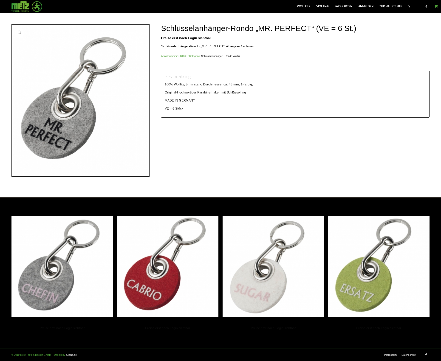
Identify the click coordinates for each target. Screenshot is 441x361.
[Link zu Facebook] (426, 6)
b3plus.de (71, 354)
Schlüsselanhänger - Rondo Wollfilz (220, 56)
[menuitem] (303, 6)
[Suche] (409, 6)
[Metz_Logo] (26, 6)
